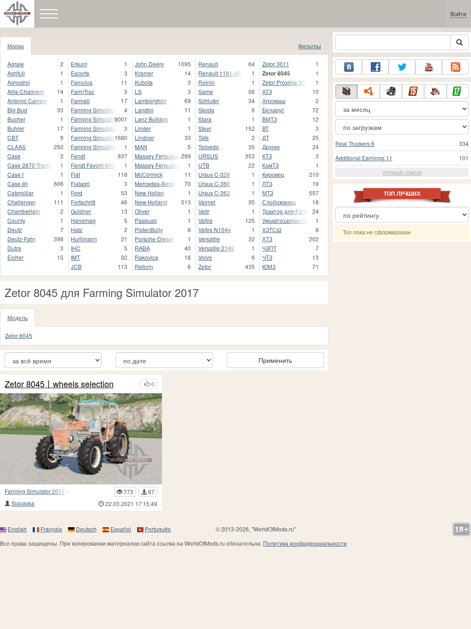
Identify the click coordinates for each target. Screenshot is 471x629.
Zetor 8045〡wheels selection (59, 384)
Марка (15, 46)
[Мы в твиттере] (402, 67)
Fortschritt (83, 202)
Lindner (144, 137)
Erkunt (79, 64)
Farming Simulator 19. (94, 128)
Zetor (204, 266)
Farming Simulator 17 (94, 110)
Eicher (15, 257)
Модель (17, 317)
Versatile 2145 (216, 248)
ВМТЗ (269, 119)
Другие (271, 147)
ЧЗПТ (269, 248)
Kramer (144, 73)
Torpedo (208, 147)
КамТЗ (270, 165)
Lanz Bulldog (151, 119)
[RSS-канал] (455, 67)
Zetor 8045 (18, 335)
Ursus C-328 (214, 174)
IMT (75, 257)
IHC (75, 248)
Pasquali (146, 220)
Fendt (78, 156)
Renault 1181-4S (219, 73)
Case (14, 156)
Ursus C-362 (214, 193)
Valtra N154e (214, 229)
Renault (208, 64)
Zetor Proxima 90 (283, 82)
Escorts (80, 73)
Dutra (14, 248)
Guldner (81, 211)
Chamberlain (23, 211)
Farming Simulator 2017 (35, 491)
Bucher (16, 119)
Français (51, 529)
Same (205, 91)
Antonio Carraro (27, 101)
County (16, 220)
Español (120, 529)
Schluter (208, 101)
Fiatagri (80, 183)
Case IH (17, 183)
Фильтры (309, 46)
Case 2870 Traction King (30, 165)
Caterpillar (20, 193)
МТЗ (267, 193)
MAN (141, 147)
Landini (144, 110)
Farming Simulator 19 (94, 119)
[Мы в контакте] (348, 67)
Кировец (273, 174)
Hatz (76, 229)
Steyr (204, 128)
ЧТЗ (267, 257)
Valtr (203, 211)
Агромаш (274, 101)
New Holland (151, 202)
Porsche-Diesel (154, 239)
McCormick (149, 174)
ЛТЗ (267, 183)
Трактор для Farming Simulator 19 (286, 211)
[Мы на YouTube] (428, 67)
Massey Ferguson (157, 156)
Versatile (209, 239)
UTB (203, 165)
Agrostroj (18, 82)
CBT (12, 137)
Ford (76, 193)
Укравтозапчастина (286, 220)
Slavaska (22, 503)
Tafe (203, 137)
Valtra (205, 220)
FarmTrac (82, 91)
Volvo (205, 257)
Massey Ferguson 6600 (158, 165)
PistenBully (149, 229)
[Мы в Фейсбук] (375, 67)
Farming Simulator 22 (94, 137)
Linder (143, 128)
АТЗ (267, 91)
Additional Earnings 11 (363, 158)
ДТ (265, 137)
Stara (205, 119)
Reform (144, 266)
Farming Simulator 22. (94, 147)
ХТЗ (267, 239)
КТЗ (267, 156)
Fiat (75, 174)
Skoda (206, 110)
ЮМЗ (269, 266)
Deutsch (86, 529)
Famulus (81, 82)
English (17, 529)
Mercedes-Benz (154, 183)
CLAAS (16, 147)
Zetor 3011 (275, 64)
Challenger (21, 202)
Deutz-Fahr (21, 239)
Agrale (15, 64)
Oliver (142, 211)
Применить (275, 360)
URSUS (208, 156)
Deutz (14, 229)
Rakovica (146, 257)
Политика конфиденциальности (305, 543)
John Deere (149, 64)
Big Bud (17, 110)
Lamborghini (151, 101)
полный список (402, 172)
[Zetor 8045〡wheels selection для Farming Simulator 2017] (81, 438)
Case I (15, 174)
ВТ (265, 128)
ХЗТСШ (271, 229)
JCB (76, 266)
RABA (142, 248)
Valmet (206, 202)
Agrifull (16, 73)
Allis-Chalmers (25, 91)
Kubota (144, 82)
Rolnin (206, 82)
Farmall (80, 101)
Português (158, 529)
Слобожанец (279, 202)
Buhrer (15, 128)
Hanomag (83, 220)
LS (138, 91)
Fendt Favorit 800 (93, 165)
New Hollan (149, 193)
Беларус (273, 110)
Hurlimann (84, 239)
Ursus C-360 (214, 183)
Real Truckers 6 (354, 143)
